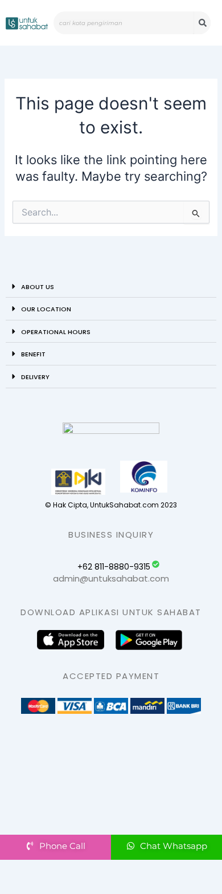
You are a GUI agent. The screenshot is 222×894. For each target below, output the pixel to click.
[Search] (202, 22)
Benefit (33, 354)
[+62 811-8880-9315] (155, 564)
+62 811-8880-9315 (113, 566)
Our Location (46, 309)
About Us (37, 286)
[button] (111, 286)
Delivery (35, 376)
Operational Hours (56, 331)
